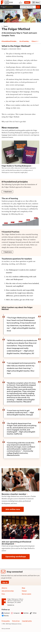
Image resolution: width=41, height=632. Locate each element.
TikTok (34, 613)
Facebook (7, 613)
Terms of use (16, 621)
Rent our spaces (26, 594)
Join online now (12, 509)
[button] (20, 490)
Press (3, 594)
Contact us (10, 605)
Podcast (24, 591)
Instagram (17, 613)
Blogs (23, 588)
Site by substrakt (6, 628)
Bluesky (6, 615)
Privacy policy (6, 621)
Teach (5, 26)
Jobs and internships (8, 591)
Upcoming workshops (15, 556)
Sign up (4, 582)
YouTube (26, 613)
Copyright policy (27, 621)
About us (4, 588)
